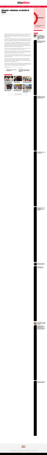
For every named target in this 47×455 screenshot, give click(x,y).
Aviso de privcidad (34, 450)
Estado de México (34, 6)
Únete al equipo (18, 450)
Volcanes (19, 6)
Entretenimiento (39, 6)
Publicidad (11, 450)
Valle (16, 6)
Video (26, 6)
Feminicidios (29, 6)
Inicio (7, 6)
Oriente (13, 6)
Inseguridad (10, 6)
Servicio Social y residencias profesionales (26, 450)
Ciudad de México (23, 6)
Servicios (15, 450)
